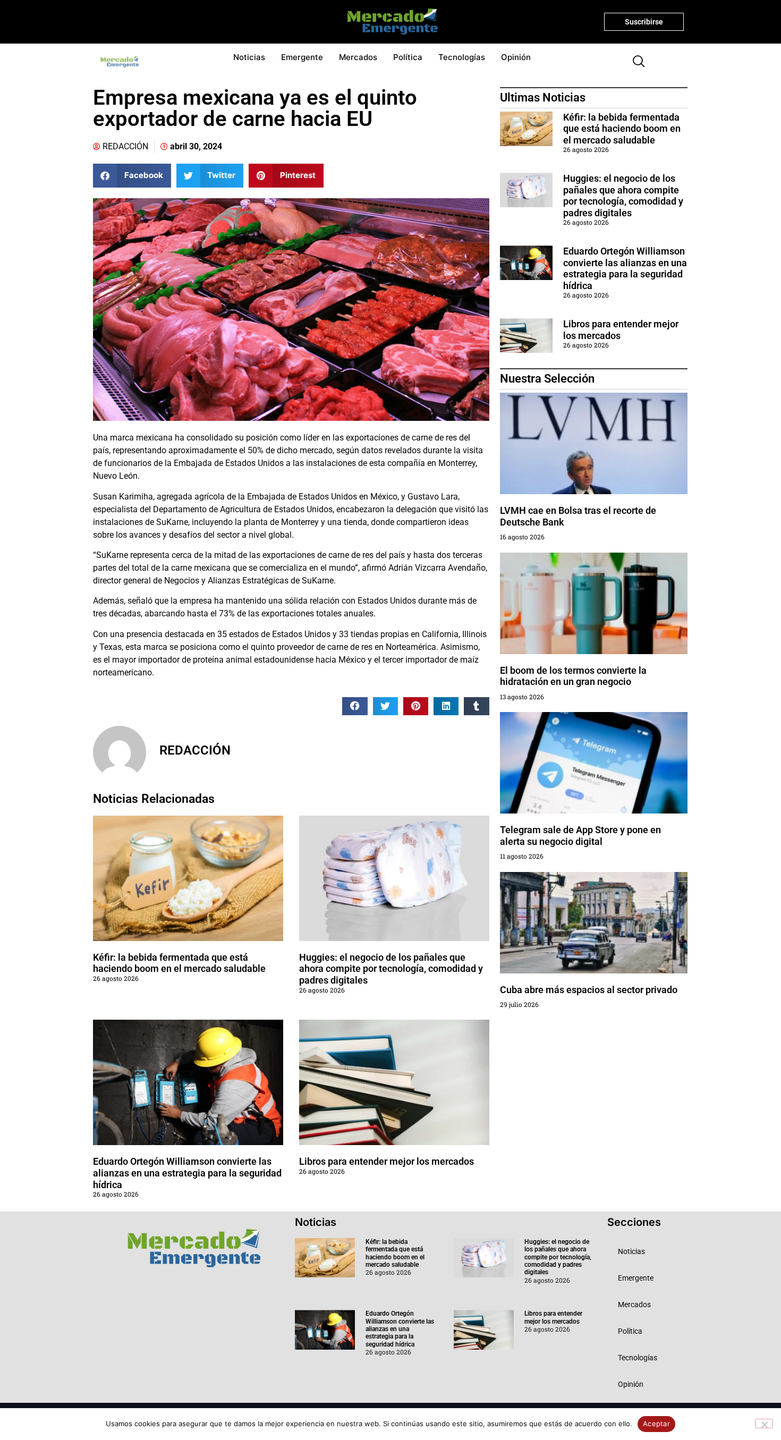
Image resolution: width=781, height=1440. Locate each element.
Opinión (516, 57)
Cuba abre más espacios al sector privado (588, 989)
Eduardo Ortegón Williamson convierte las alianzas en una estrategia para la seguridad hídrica (187, 1173)
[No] (764, 1423)
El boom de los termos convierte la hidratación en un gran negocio (573, 676)
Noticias (249, 57)
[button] (634, 62)
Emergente (302, 57)
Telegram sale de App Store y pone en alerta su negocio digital (580, 835)
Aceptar (656, 1423)
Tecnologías (461, 57)
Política (407, 57)
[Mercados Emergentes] (388, 22)
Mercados (358, 57)
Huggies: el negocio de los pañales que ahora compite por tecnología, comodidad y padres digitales (391, 969)
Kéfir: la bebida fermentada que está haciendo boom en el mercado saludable (179, 963)
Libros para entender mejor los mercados (386, 1161)
